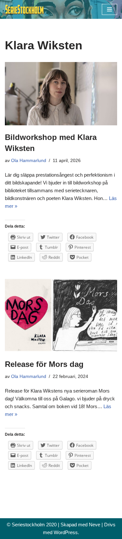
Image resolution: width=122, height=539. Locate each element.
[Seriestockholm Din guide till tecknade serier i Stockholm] (24, 9)
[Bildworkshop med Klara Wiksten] (61, 93)
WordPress (66, 532)
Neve (94, 524)
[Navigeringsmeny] (109, 9)
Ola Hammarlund (28, 160)
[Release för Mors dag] (61, 315)
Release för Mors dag (44, 364)
